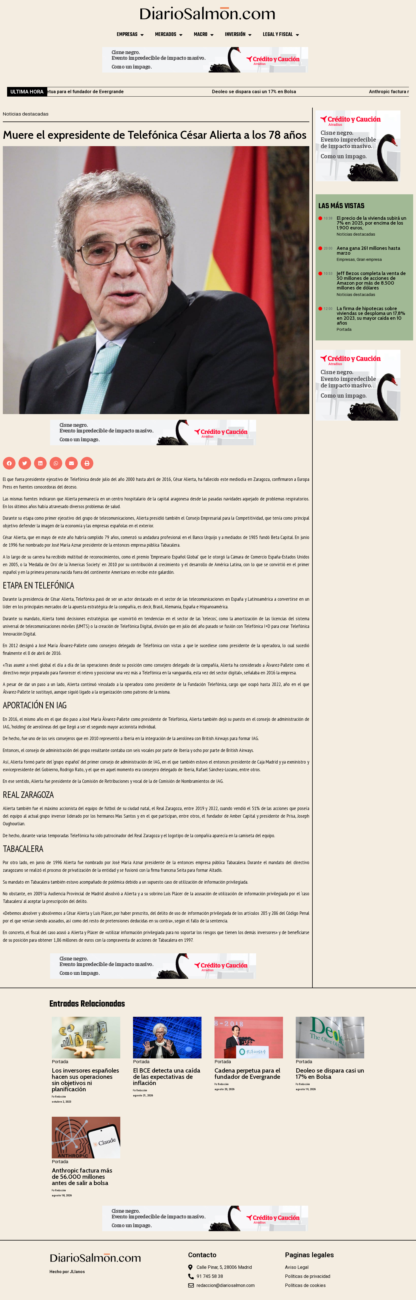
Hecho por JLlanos (67, 1271)
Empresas (127, 35)
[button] (9, 463)
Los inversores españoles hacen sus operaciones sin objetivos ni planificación (85, 1080)
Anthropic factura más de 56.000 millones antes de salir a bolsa (82, 1177)
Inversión (235, 35)
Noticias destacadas (25, 114)
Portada (344, 329)
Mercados (165, 35)
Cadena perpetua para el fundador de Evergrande (247, 1074)
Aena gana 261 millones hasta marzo (368, 250)
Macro (200, 35)
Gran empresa (369, 259)
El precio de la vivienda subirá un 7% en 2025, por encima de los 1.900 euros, (371, 223)
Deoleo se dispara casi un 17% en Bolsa (193, 91)
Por (59, 1096)
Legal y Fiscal (278, 35)
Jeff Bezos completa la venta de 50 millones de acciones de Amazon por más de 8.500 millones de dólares (371, 280)
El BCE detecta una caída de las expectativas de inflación (166, 1077)
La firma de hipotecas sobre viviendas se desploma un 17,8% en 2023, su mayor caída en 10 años (371, 316)
